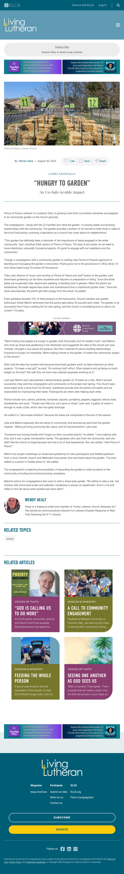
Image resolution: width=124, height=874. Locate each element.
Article (10, 538)
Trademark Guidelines (36, 862)
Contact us (56, 802)
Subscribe (62, 817)
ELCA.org (76, 791)
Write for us (56, 797)
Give (83, 5)
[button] (118, 5)
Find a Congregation (82, 797)
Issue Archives (39, 791)
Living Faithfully (62, 173)
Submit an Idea (58, 791)
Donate (62, 829)
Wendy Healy (26, 161)
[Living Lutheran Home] (20, 24)
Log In (103, 5)
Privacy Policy (15, 862)
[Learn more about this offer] (62, 73)
